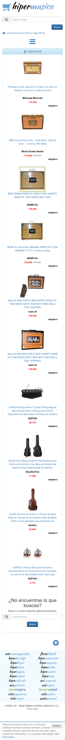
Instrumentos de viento (18, 32)
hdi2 (14, 705)
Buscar (57, 27)
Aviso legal (32, 708)
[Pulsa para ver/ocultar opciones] (32, 43)
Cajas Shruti (39, 32)
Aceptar (57, 725)
